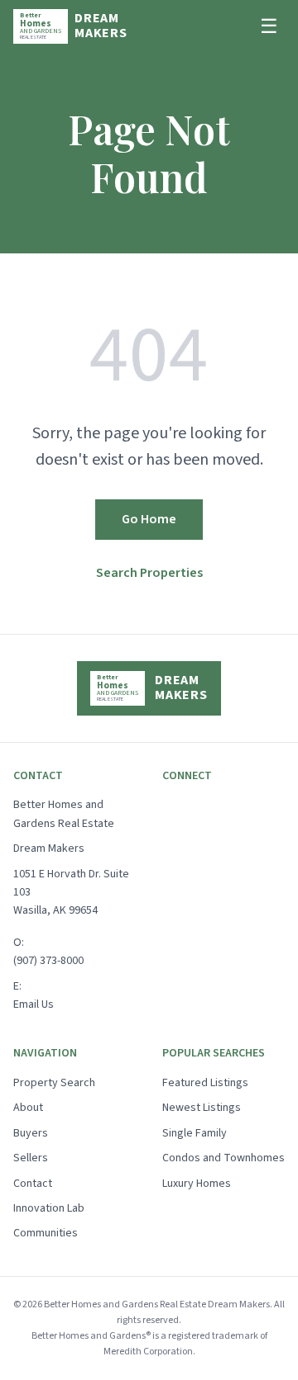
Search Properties (149, 573)
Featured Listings (205, 1083)
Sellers (30, 1158)
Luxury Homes (196, 1183)
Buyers (30, 1133)
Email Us (33, 1004)
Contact (32, 1183)
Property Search (54, 1083)
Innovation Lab (48, 1208)
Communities (45, 1233)
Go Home (149, 519)
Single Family (194, 1133)
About (28, 1107)
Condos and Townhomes (223, 1158)
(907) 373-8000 (48, 960)
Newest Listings (201, 1107)
